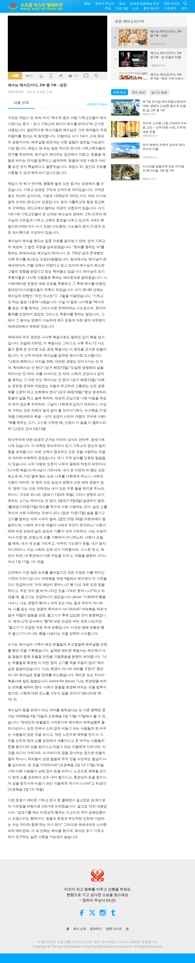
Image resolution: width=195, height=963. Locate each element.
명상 (122, 3)
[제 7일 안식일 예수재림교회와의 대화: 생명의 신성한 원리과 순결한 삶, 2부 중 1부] (125, 107)
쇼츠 (136, 8)
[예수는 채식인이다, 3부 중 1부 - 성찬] (133, 37)
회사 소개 (79, 929)
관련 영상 (119, 92)
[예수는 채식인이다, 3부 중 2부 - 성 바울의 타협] (133, 59)
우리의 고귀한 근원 (39, 92)
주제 (108, 8)
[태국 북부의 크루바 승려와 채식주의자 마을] (125, 151)
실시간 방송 (159, 92)
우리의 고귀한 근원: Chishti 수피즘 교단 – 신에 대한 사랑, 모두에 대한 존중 (164, 127)
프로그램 (122, 8)
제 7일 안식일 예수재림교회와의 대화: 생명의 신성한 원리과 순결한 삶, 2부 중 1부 (164, 105)
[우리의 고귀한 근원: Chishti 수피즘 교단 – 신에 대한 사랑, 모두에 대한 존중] (125, 129)
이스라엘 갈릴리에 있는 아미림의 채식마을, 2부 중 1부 (163, 168)
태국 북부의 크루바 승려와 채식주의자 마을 (163, 147)
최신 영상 (138, 92)
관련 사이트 (172, 3)
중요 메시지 (151, 8)
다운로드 (170, 8)
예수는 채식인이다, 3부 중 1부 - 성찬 (166, 33)
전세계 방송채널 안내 (144, 3)
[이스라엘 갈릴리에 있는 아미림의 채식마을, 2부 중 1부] (125, 172)
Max (87, 3)
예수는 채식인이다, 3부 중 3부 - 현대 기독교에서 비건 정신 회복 (166, 78)
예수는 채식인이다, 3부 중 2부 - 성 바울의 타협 (166, 55)
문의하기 (96, 929)
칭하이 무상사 (104, 3)
